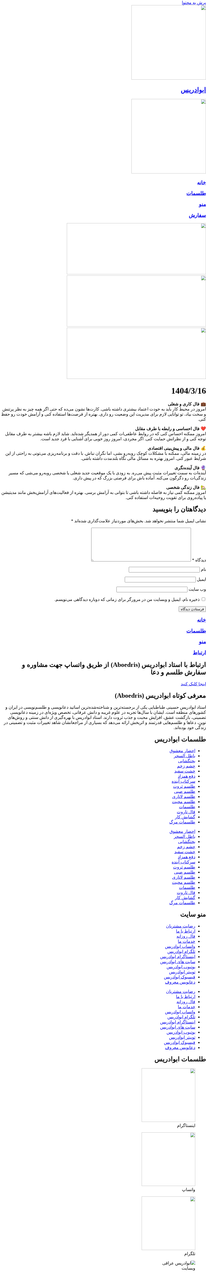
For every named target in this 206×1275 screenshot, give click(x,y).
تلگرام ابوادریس (181, 951)
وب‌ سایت (197, 589)
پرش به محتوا (194, 2)
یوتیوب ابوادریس (181, 966)
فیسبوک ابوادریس (179, 977)
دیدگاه (199, 560)
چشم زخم (186, 766)
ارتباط (199, 652)
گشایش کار (185, 817)
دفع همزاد (186, 776)
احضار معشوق (182, 750)
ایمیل (201, 579)
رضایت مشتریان (180, 926)
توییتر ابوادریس (182, 972)
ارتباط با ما (185, 931)
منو (202, 204)
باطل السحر (184, 755)
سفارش (197, 215)
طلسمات (196, 193)
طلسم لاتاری (183, 796)
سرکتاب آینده (183, 781)
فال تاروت (186, 812)
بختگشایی (186, 761)
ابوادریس (193, 89)
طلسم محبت (183, 801)
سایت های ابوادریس (177, 961)
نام (203, 569)
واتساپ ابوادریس (180, 946)
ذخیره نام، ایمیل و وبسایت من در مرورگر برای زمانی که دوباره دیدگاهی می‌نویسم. (127, 599)
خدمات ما (186, 941)
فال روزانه (185, 936)
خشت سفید (184, 771)
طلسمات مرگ (182, 822)
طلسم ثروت (184, 786)
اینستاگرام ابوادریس (177, 956)
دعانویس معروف (180, 982)
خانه (201, 182)
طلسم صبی (184, 791)
